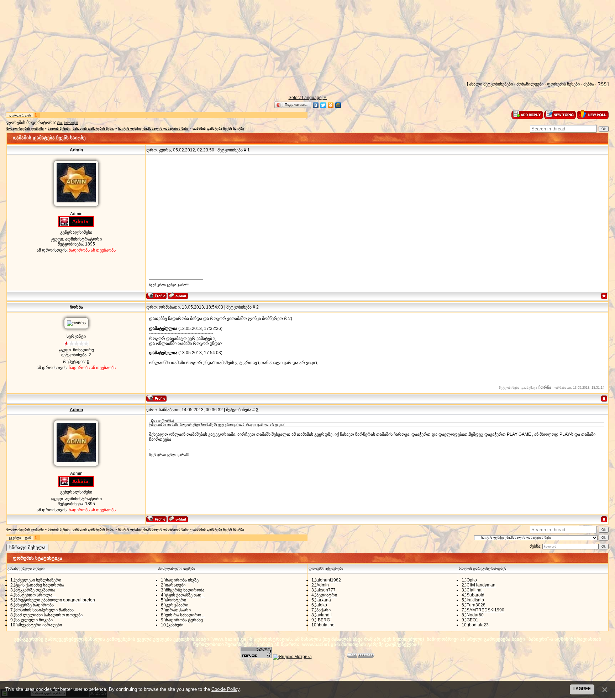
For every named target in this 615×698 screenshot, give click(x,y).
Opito (472, 580)
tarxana (323, 600)
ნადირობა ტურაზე (184, 619)
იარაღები (175, 585)
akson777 (326, 590)
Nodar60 (475, 614)
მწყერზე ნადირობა (34, 605)
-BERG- (323, 619)
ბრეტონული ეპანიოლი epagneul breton (55, 600)
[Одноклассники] (331, 105)
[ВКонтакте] (316, 105)
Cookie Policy (225, 689)
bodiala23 (479, 624)
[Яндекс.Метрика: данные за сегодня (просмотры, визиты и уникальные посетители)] (292, 657)
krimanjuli (71, 123)
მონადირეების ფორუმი (25, 128)
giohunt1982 (328, 580)
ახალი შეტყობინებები (491, 84)
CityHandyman (481, 585)
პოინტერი (176, 600)
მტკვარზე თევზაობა (35, 590)
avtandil (324, 614)
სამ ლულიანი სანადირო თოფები (49, 614)
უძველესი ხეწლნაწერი (38, 580)
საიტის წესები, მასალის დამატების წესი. (81, 128)
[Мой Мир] (338, 105)
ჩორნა (76, 307)
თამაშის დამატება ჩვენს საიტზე (218, 128)
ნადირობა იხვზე (182, 580)
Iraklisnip (475, 600)
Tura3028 (476, 605)
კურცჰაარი (177, 605)
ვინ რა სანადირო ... (185, 614)
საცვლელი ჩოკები (34, 619)
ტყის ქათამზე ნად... (185, 595)
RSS (602, 84)
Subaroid (475, 595)
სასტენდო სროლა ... (36, 595)
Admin (76, 150)
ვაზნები (175, 624)
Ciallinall (475, 590)
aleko (321, 605)
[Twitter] (323, 105)
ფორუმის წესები (563, 84)
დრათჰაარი (178, 609)
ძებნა (588, 84)
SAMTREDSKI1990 (485, 609)
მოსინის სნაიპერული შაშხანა (44, 609)
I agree (582, 688)
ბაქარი (323, 609)
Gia (59, 123)
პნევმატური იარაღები (40, 624)
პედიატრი (326, 595)
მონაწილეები (529, 84)
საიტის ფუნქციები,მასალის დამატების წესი (153, 128)
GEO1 (472, 619)
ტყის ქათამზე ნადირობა (39, 585)
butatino (327, 624)
